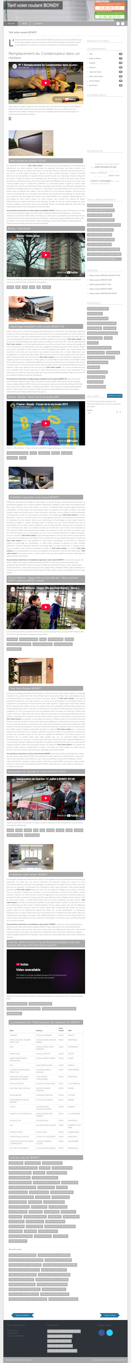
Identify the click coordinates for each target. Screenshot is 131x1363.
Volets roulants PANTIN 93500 (99, 215)
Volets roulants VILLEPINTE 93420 (100, 239)
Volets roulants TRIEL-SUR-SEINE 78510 (24, 1289)
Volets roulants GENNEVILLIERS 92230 (52, 1284)
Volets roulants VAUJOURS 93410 (100, 220)
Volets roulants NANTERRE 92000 (22, 1255)
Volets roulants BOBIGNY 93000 (100, 230)
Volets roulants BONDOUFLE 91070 (54, 1294)
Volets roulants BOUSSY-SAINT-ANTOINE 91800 (28, 1299)
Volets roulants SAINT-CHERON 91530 (24, 1270)
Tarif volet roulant (25, 1360)
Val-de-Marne (94, 81)
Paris (91, 54)
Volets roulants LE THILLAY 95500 (58, 1260)
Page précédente (22, 1315)
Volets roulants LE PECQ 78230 (21, 1279)
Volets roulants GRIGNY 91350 (100, 280)
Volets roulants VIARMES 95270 (54, 1270)
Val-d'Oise (93, 85)
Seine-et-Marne (95, 58)
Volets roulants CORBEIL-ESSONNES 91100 (26, 1260)
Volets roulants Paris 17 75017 (54, 1289)
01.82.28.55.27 (109, 8)
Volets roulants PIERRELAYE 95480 (22, 1275)
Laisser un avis (115, 396)
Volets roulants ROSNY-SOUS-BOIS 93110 (104, 225)
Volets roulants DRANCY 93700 (100, 205)
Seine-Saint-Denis (96, 76)
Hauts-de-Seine (95, 72)
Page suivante (110, 1315)
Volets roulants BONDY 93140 (99, 235)
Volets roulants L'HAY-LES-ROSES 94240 (54, 1275)
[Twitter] (109, 1333)
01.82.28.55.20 (110, 17)
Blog (25, 23)
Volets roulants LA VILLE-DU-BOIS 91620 (54, 1255)
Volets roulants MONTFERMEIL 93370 (24, 1294)
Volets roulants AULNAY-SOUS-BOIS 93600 (101, 259)
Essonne (92, 67)
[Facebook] (101, 1333)
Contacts (38, 23)
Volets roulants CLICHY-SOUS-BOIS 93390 (60, 1265)
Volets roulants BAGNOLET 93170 (100, 210)
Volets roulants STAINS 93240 (99, 244)
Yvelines (92, 63)
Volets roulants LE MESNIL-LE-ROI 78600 (52, 1279)
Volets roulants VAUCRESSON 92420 (103, 293)
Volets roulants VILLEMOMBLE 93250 (63, 1299)
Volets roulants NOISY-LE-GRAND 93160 (25, 1265)
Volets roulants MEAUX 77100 (100, 284)
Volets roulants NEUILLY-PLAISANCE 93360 (104, 254)
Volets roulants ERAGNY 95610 (100, 289)
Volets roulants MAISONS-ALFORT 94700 (104, 275)
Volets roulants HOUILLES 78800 (22, 1284)
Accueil (11, 23)
